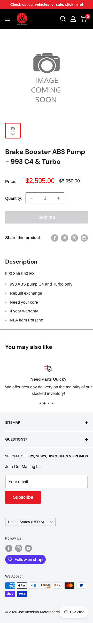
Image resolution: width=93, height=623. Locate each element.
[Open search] (63, 19)
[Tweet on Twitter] (74, 238)
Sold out (46, 217)
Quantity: (13, 198)
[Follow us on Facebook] (8, 548)
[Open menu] (7, 19)
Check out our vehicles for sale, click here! (46, 4)
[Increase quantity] (58, 198)
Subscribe (23, 497)
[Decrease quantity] (31, 198)
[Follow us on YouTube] (28, 548)
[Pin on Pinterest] (64, 238)
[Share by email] (84, 238)
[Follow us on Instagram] (18, 548)
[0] (83, 19)
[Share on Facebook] (54, 238)
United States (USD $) (26, 522)
